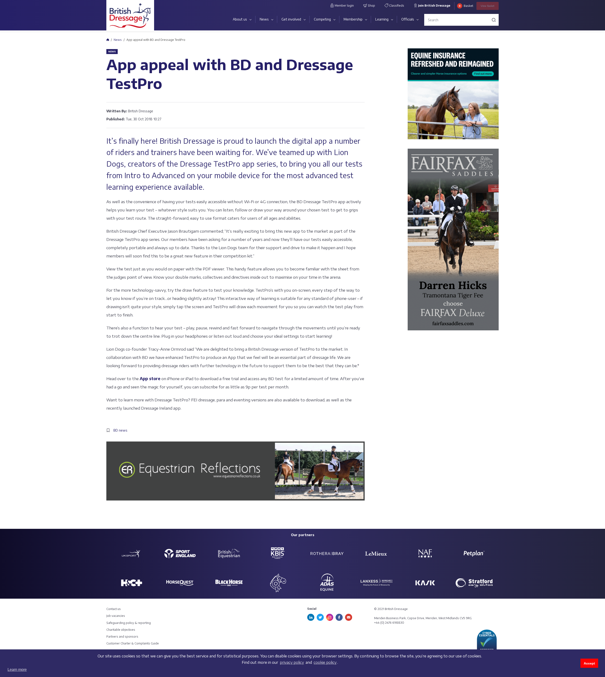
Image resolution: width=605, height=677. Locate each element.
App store (150, 378)
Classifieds (396, 5)
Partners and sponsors (122, 636)
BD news (120, 430)
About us (240, 19)
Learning (382, 19)
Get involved (291, 19)
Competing (322, 19)
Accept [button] (589, 663)
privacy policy (292, 662)
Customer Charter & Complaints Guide (132, 643)
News (264, 19)
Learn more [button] (17, 670)
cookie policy (325, 662)
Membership (353, 19)
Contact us (113, 609)
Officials (407, 19)
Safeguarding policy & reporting (128, 623)
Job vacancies (115, 616)
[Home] (107, 39)
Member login (344, 5)
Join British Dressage (433, 5)
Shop (371, 5)
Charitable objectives (120, 629)
